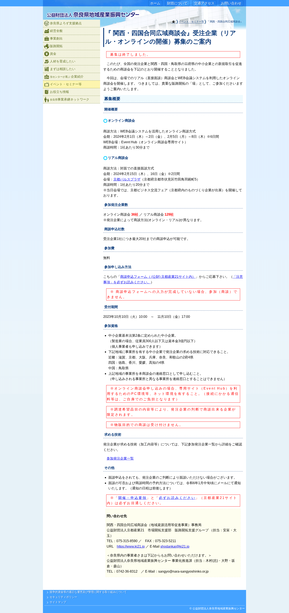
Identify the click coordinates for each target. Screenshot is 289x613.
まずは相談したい (62, 69)
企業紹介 (67, 76)
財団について (177, 3)
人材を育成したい (62, 61)
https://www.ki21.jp (131, 546)
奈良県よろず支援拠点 (66, 23)
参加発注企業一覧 (120, 458)
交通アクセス (204, 3)
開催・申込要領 (132, 498)
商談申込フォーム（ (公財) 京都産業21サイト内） (157, 276)
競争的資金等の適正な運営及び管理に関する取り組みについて (88, 592)
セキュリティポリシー (63, 597)
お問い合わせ (231, 3)
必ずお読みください (177, 498)
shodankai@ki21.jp (174, 546)
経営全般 (56, 31)
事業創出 (56, 38)
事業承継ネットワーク (69, 99)
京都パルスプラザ (126, 179)
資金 (53, 53)
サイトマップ (58, 602)
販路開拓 (56, 46)
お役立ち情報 (59, 92)
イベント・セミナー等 (191, 21)
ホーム (155, 3)
